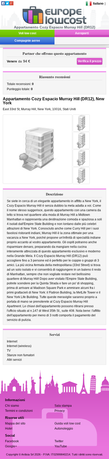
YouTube (61, 446)
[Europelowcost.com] (54, 23)
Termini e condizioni (19, 411)
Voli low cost (27, 33)
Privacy (60, 411)
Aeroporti (82, 33)
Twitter (59, 441)
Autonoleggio (64, 428)
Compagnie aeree (27, 40)
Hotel (8, 428)
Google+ (11, 446)
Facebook (12, 441)
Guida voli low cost (67, 423)
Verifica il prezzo (89, 61)
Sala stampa (63, 405)
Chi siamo (12, 405)
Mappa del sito (15, 423)
